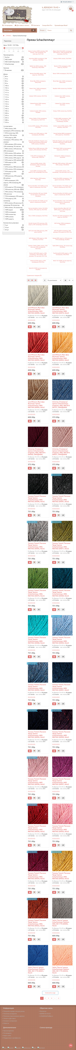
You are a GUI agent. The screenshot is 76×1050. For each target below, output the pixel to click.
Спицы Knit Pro (47, 25)
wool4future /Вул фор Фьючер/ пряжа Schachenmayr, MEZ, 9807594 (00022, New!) (60, 357)
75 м (14, 79)
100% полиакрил (14, 212)
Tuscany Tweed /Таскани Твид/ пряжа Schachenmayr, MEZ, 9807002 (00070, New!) (37, 593)
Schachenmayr (14, 64)
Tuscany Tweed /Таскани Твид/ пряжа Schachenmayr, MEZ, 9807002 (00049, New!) (61, 734)
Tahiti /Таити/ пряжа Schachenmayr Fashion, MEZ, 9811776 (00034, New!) (60, 970)
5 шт (14, 225)
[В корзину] (30, 326)
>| (58, 998)
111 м (14, 92)
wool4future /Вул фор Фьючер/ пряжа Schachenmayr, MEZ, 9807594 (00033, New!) (36, 357)
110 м (14, 90)
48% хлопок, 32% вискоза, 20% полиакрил (13, 150)
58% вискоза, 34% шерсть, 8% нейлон (13, 177)
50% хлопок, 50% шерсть (14, 158)
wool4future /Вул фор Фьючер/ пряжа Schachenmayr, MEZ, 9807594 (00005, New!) (36, 404)
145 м (14, 106)
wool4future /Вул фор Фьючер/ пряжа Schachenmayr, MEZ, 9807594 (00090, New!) (36, 310)
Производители (8, 1031)
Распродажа (8, 25)
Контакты (36, 25)
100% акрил (13, 210)
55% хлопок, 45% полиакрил (14, 169)
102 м (14, 88)
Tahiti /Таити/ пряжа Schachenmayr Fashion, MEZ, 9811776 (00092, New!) (60, 923)
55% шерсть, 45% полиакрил (13, 172)
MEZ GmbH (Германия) (14, 62)
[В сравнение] (39, 326)
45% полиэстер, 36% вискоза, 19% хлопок (13, 134)
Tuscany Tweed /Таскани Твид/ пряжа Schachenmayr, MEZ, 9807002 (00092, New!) (37, 546)
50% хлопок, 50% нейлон (14, 153)
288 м (14, 120)
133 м (14, 104)
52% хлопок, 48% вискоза (14, 167)
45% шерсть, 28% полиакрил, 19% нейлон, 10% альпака (13, 140)
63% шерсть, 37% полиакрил (14, 187)
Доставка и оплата (23, 25)
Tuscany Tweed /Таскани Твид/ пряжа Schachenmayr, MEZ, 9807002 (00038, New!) (37, 781)
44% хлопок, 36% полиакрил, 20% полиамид (13, 130)
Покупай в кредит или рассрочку (14, 1011)
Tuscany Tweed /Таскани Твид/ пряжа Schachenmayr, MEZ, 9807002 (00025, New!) (61, 875)
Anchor (14, 57)
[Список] (32, 280)
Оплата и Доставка (9, 1018)
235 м (14, 115)
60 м (14, 76)
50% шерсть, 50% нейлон (14, 160)
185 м (14, 111)
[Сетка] (28, 280)
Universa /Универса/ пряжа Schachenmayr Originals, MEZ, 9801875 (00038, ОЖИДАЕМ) (36, 451)
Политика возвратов (10, 1013)
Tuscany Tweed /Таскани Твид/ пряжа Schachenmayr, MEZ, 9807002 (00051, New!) (61, 687)
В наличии (14, 70)
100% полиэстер (14, 214)
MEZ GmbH (14, 59)
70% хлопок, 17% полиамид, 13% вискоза (13, 193)
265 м (14, 118)
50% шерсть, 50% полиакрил (13, 163)
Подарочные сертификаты (12, 1038)
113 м (14, 95)
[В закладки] (34, 326)
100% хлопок (14, 216)
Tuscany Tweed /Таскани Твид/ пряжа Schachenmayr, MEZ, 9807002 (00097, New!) (61, 498)
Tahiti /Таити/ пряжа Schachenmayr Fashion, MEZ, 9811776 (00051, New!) (36, 970)
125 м (14, 101)
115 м (14, 97)
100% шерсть (14, 219)
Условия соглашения (10, 1021)
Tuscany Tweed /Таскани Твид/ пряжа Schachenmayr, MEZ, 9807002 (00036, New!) (37, 828)
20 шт (14, 230)
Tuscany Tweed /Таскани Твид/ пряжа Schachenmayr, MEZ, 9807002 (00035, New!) (61, 828)
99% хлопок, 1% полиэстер (14, 208)
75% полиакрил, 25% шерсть (14, 196)
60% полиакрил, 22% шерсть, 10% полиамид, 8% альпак (13, 183)
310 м (14, 122)
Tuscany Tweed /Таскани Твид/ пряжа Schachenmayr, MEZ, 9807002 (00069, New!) (61, 593)
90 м (14, 81)
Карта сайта (7, 1035)
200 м (14, 113)
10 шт (14, 227)
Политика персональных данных (14, 1016)
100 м (14, 85)
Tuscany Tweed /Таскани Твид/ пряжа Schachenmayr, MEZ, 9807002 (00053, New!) (61, 640)
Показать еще (50, 993)
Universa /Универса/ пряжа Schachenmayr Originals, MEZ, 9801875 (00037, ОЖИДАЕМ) (61, 451)
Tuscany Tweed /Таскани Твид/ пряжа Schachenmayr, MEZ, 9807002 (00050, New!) (37, 734)
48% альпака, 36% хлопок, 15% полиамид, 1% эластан (13, 145)
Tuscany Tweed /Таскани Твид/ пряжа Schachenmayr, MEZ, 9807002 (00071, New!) (61, 546)
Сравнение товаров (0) (34, 275)
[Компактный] (35, 280)
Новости (6, 1023)
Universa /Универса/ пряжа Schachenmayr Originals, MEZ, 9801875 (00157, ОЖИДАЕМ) (61, 404)
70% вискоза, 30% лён (13, 189)
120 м (14, 99)
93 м (14, 83)
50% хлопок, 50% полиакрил (14, 156)
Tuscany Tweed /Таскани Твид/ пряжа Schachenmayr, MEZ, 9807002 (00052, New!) (37, 687)
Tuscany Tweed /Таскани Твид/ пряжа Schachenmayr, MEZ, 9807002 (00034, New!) (37, 875)
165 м (14, 108)
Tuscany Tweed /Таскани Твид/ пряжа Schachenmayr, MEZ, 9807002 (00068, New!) (37, 640)
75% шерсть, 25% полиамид (13, 199)
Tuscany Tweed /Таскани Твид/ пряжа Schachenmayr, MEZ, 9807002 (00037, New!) (61, 781)
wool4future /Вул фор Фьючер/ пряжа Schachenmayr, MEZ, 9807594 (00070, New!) (60, 310)
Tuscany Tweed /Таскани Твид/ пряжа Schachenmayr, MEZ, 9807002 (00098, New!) (37, 498)
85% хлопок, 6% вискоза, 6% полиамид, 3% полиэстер (13, 204)
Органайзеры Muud (61, 25)
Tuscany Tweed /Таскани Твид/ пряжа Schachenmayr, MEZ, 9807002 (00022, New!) (37, 923)
